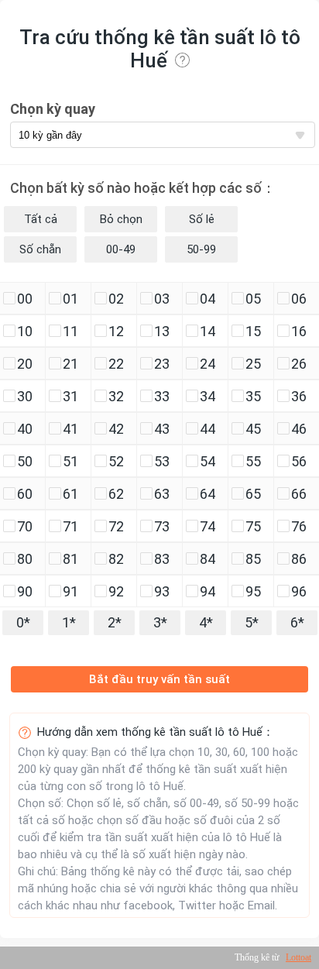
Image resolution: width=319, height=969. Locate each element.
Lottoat (298, 957)
